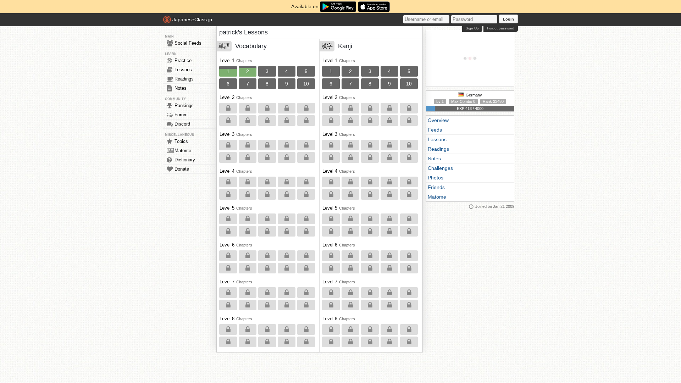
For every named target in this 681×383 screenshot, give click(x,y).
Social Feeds (188, 43)
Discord (182, 124)
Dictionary (185, 159)
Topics (181, 141)
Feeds (435, 130)
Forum (181, 114)
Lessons (183, 69)
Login (508, 19)
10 (306, 84)
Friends (436, 187)
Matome (183, 150)
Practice (183, 60)
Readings (184, 79)
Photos (435, 178)
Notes (181, 88)
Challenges (440, 168)
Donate (182, 169)
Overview (438, 120)
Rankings (184, 105)
